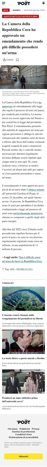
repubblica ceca (24, 269)
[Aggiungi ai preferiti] (17, 60)
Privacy (35, 428)
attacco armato (36, 189)
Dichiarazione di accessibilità (23, 437)
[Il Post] (23, 3)
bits (6, 10)
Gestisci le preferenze (23, 431)
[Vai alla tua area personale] (43, 3)
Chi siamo (12, 428)
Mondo (16, 10)
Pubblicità (25, 428)
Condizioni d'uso (23, 434)
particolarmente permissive (27, 213)
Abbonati (23, 456)
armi (12, 269)
